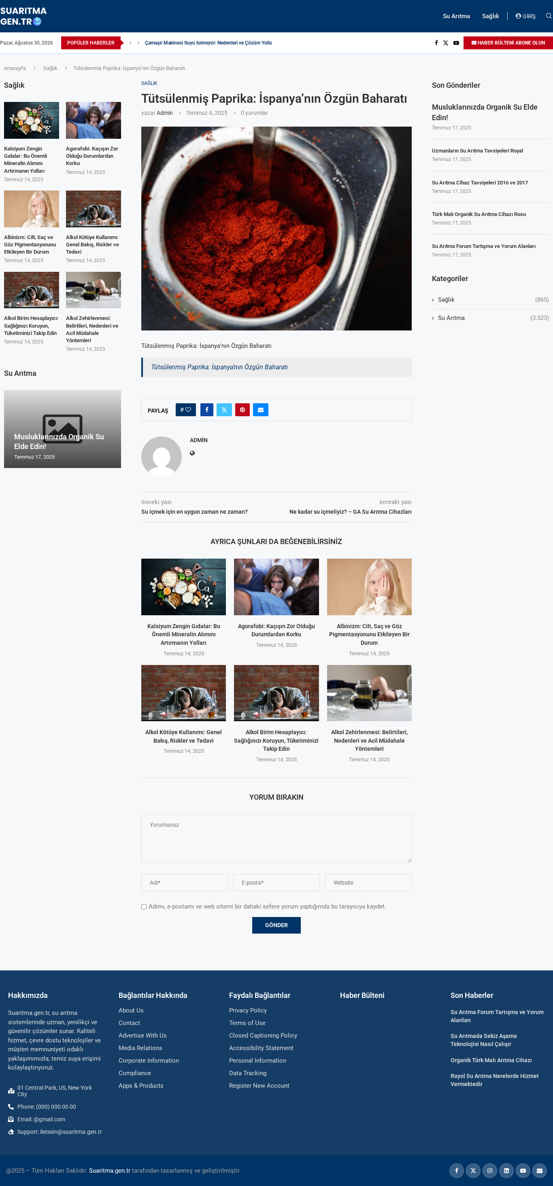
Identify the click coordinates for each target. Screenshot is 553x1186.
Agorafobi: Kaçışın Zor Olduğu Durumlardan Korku (92, 156)
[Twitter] (445, 43)
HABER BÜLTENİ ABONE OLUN (510, 43)
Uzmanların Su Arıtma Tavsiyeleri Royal (477, 151)
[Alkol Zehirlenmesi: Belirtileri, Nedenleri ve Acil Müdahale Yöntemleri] (369, 693)
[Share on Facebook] (206, 409)
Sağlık (490, 16)
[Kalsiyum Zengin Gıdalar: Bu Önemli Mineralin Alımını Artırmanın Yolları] (183, 587)
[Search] (549, 16)
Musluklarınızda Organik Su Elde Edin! (485, 112)
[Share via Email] (260, 409)
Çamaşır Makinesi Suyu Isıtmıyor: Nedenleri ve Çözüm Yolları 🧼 (213, 43)
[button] (130, 42)
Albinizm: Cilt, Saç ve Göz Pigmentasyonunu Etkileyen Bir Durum (369, 634)
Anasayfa (15, 68)
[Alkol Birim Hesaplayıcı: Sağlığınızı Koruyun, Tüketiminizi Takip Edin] (276, 693)
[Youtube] (456, 43)
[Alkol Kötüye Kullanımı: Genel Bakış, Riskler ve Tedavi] (183, 693)
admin (165, 113)
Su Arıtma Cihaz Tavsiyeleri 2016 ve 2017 (480, 183)
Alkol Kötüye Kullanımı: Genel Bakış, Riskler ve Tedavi (92, 244)
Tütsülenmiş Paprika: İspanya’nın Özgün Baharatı (219, 367)
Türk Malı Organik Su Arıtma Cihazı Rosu (479, 214)
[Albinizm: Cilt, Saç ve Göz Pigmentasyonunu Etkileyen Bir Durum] (369, 587)
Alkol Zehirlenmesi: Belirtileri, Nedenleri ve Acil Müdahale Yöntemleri (369, 740)
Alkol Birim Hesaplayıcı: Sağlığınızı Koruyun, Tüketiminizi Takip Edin (276, 740)
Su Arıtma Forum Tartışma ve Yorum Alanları (484, 246)
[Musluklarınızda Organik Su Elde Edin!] (62, 429)
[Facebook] (436, 43)
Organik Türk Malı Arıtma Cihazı (491, 1060)
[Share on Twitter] (224, 409)
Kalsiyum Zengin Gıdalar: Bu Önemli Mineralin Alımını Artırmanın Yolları (183, 634)
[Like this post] (188, 409)
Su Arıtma (456, 16)
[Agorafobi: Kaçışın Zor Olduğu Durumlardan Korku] (276, 587)
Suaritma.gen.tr (109, 1170)
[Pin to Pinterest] (242, 409)
